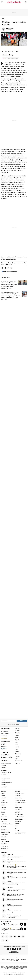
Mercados (17, 823)
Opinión (3, 805)
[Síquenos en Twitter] (7, 936)
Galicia (3, 795)
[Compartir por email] (6, 55)
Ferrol (16, 744)
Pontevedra (18, 754)
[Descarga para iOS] (21, 924)
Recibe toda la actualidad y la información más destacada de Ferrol (15, 899)
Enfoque (17, 812)
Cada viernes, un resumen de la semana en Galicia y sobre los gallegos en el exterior (16, 889)
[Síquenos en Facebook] (3, 936)
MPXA (11, 960)
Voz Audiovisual (23, 958)
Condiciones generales (8, 974)
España (3, 800)
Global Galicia (18, 798)
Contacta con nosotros (6, 757)
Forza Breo (4, 844)
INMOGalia (4, 770)
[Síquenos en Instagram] (11, 936)
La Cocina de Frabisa (20, 802)
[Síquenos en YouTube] (19, 936)
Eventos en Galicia (6, 772)
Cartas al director (5, 754)
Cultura (3, 812)
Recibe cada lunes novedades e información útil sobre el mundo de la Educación (16, 872)
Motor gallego (4, 848)
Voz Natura (17, 959)
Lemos (17, 747)
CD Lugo (3, 839)
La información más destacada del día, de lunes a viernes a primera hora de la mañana (15, 856)
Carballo (17, 740)
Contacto (3, 774)
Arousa (17, 735)
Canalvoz (12, 959)
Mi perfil (3, 744)
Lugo (16, 749)
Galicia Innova (18, 819)
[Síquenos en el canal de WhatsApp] (3, 940)
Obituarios (3, 821)
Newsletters (4, 746)
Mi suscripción (4, 731)
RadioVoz (3, 959)
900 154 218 (14, 949)
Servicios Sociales (12, 262)
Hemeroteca (4, 735)
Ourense (17, 751)
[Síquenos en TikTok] (23, 936)
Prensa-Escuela (23, 959)
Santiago (17, 756)
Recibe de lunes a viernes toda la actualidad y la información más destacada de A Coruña (15, 894)
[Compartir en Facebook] (9, 55)
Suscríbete (4, 738)
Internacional (4, 802)
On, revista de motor (20, 833)
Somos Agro (4, 816)
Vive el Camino (19, 814)
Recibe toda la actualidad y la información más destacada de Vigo (15, 911)
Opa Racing (4, 836)
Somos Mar (4, 819)
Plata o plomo (18, 807)
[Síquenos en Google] (7, 940)
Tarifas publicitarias (6, 763)
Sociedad (3, 809)
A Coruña (17, 730)
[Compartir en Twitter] (12, 55)
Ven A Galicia (18, 809)
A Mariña (17, 733)
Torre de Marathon (5, 832)
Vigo (16, 758)
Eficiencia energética (6, 782)
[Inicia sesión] (25, 2)
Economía (3, 798)
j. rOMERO (9, 288)
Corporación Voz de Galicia (7, 958)
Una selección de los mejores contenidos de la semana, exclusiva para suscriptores (16, 866)
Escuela (17, 830)
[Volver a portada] (14, 2)
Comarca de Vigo (8, 264)
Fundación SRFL (16, 958)
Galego (17, 724)
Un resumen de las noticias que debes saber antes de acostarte (16, 861)
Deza (16, 742)
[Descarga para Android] (25, 924)
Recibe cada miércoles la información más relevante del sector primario (16, 877)
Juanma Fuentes (9, 28)
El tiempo (3, 826)
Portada (3, 793)
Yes (16, 828)
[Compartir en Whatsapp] (3, 55)
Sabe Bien (18, 795)
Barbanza (17, 737)
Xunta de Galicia (20, 262)
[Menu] (2, 2)
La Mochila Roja (19, 816)
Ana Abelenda (4, 299)
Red (16, 805)
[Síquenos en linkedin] (15, 936)
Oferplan (3, 767)
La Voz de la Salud (20, 793)
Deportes (3, 807)
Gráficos (3, 814)
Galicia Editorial (15, 960)
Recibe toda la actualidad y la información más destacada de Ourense (15, 916)
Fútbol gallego (4, 846)
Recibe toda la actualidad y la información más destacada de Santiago (15, 905)
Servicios (3, 765)
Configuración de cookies (19, 974)
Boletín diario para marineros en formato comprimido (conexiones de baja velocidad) (16, 883)
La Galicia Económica (6, 823)
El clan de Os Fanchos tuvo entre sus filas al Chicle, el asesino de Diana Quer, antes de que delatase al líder (9, 283)
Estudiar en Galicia (20, 800)
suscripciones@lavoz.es (14, 952)
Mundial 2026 (4, 829)
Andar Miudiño (5, 841)
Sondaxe (8, 959)
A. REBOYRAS (3, 288)
